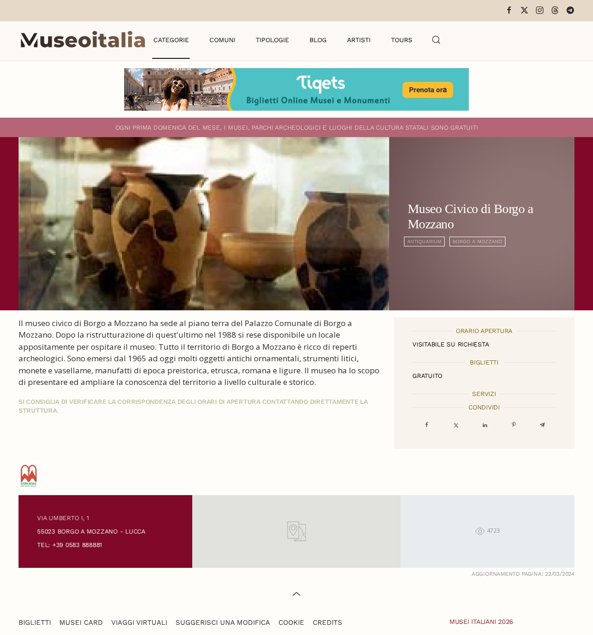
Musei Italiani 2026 (481, 621)
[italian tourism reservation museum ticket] (296, 89)
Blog (318, 40)
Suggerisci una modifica (223, 622)
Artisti (359, 40)
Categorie (171, 40)
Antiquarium (424, 242)
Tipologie (272, 40)
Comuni (222, 40)
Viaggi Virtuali (139, 622)
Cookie (291, 622)
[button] (436, 39)
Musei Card (81, 622)
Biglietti (35, 622)
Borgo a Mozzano (477, 242)
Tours (401, 40)
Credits (327, 622)
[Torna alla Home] (83, 39)
